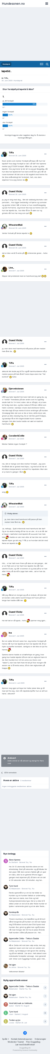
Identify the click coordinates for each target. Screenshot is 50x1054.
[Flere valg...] (45, 154)
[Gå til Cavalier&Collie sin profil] (4, 437)
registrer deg (28, 135)
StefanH (14, 862)
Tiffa (6, 78)
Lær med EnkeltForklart (25, 1044)
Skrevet (17, 156)
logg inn (15, 135)
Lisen (11, 1014)
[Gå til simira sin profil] (6, 966)
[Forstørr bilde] (26, 180)
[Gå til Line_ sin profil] (4, 269)
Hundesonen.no (13, 3)
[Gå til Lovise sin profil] (6, 1021)
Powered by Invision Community (25, 1050)
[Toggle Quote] (6, 513)
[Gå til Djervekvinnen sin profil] (4, 390)
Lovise (11, 1023)
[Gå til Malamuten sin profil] (6, 887)
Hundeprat (18, 80)
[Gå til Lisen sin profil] (6, 1013)
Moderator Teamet (16, 1042)
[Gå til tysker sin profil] (6, 1004)
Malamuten (15, 889)
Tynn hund (13, 886)
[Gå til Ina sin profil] (4, 634)
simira (13, 967)
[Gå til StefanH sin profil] (6, 861)
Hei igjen (12, 965)
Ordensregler (40, 1039)
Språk (5, 1039)
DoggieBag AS (25, 1048)
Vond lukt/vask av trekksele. (21, 1003)
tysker (11, 1006)
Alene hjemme (14, 860)
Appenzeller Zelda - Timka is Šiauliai (24, 938)
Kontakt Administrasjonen (21, 1039)
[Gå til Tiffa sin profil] (4, 154)
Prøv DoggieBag (33, 1042)
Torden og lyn (14, 1020)
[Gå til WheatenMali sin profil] (4, 226)
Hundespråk (14, 912)
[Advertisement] (25, 34)
